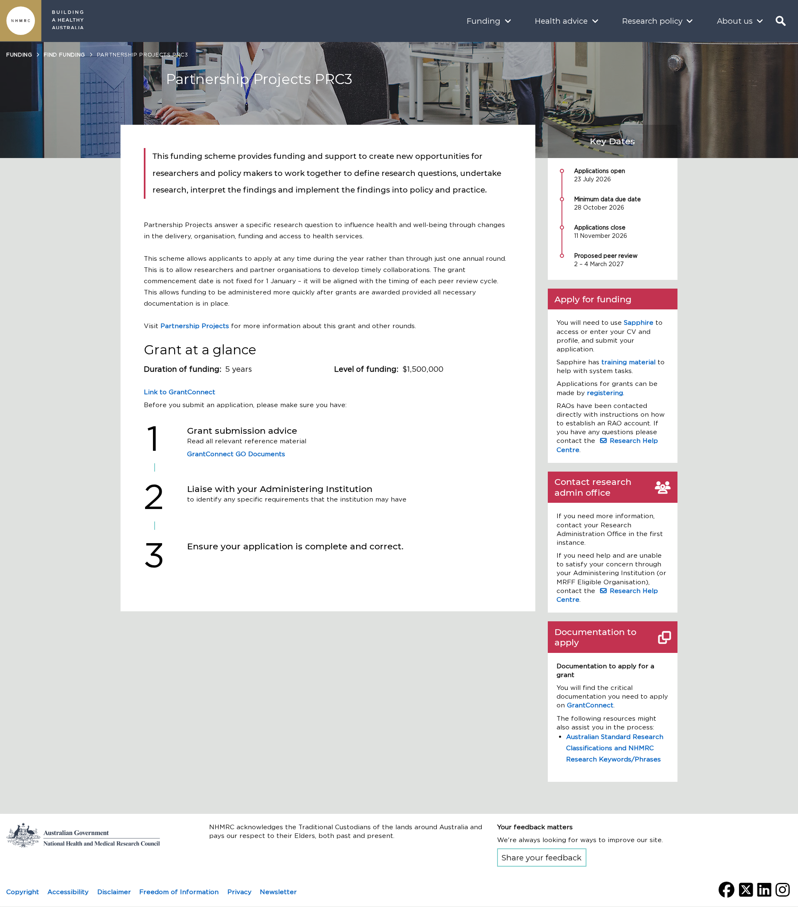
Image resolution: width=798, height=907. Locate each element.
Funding (483, 21)
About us (735, 21)
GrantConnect (590, 705)
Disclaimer (114, 892)
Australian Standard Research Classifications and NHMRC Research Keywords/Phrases (614, 748)
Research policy (652, 21)
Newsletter (278, 892)
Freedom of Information (179, 892)
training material (628, 362)
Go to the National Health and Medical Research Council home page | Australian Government (89, 835)
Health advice (561, 21)
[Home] (21, 21)
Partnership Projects (194, 326)
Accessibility (68, 892)
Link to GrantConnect (179, 392)
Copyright (22, 892)
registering (605, 393)
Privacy (239, 892)
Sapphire (638, 322)
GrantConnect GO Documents (236, 454)
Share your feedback (541, 858)
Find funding (64, 55)
